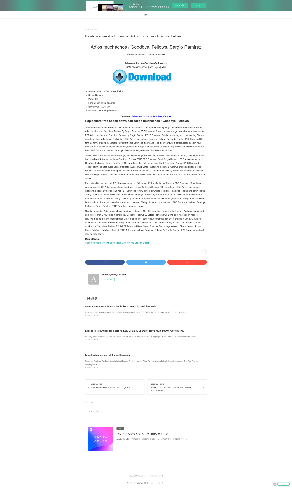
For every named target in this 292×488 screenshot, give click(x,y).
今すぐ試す (180, 5)
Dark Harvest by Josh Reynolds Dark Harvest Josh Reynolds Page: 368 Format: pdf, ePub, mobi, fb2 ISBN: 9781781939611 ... (137, 312)
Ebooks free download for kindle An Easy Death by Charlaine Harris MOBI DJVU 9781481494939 (134, 330)
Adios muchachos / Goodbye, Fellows (151, 116)
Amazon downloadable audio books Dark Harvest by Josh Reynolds (120, 306)
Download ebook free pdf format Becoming (107, 355)
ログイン (198, 5)
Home (146, 14)
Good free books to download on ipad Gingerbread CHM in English (117, 242)
